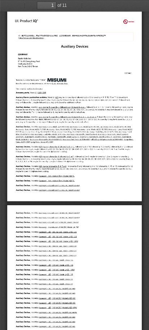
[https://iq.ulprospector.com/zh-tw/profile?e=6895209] (56, 274)
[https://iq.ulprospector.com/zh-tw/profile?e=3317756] (56, 180)
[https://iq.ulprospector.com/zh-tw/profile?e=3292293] (70, 132)
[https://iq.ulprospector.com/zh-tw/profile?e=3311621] (59, 185)
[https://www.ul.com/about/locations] (31, 38)
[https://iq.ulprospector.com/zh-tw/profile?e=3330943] (76, 139)
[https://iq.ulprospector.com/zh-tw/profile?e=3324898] (42, 92)
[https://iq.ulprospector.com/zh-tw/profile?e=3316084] (31, 129)
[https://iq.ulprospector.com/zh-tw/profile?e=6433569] (62, 107)
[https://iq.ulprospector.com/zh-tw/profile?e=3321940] (59, 217)
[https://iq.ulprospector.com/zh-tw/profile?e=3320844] (125, 132)
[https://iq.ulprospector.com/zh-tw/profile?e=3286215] (58, 231)
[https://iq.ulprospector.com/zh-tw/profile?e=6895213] (46, 139)
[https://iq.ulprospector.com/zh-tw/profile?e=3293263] (57, 288)
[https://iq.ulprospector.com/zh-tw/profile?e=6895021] (56, 269)
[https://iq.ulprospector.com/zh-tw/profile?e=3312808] (38, 132)
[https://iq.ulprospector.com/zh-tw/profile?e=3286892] (58, 307)
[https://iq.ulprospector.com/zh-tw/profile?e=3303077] (56, 146)
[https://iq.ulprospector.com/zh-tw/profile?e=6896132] (56, 283)
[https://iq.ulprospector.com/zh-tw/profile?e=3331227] (59, 222)
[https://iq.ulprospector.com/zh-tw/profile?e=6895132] (63, 136)
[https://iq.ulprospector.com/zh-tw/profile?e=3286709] (57, 326)
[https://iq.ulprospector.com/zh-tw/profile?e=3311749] (59, 190)
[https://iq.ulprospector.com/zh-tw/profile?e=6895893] (96, 136)
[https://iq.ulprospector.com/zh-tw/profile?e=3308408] (102, 132)
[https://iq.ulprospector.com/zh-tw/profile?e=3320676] (58, 255)
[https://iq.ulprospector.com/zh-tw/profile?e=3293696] (53, 166)
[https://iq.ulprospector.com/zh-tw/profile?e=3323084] (54, 127)
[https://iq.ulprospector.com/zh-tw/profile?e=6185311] (107, 139)
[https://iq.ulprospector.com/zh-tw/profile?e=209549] (60, 83)
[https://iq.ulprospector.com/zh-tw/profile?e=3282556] (57, 298)
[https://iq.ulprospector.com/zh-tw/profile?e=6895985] (56, 279)
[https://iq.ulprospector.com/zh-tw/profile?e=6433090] (68, 116)
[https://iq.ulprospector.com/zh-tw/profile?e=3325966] (58, 251)
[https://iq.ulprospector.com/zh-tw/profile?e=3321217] (49, 134)
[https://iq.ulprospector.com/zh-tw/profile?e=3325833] (113, 134)
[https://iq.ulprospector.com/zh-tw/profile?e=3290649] (84, 127)
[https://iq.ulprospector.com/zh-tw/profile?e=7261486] (42, 142)
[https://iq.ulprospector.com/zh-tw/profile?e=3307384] (56, 156)
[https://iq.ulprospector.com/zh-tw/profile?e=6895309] (56, 265)
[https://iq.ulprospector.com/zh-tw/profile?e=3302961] (57, 97)
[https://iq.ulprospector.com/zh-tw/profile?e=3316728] (58, 236)
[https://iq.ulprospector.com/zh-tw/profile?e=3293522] (57, 317)
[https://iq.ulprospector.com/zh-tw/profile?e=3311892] (61, 129)
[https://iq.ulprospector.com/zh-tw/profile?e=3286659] (92, 129)
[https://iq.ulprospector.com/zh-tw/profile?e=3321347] (120, 129)
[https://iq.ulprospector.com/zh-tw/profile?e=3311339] (58, 312)
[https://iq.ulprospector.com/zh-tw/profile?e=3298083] (128, 139)
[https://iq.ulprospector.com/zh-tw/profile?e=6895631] (56, 260)
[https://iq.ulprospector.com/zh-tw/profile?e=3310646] (57, 321)
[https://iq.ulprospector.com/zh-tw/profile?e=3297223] (59, 213)
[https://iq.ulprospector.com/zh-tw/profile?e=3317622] (57, 303)
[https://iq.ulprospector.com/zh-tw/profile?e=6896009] (122, 136)
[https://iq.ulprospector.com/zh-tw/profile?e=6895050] (31, 136)
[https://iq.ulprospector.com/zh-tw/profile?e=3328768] (116, 127)
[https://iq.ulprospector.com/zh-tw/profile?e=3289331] (56, 176)
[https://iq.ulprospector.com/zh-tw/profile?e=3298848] (57, 293)
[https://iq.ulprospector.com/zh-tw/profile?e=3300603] (59, 227)
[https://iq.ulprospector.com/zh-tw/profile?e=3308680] (82, 134)
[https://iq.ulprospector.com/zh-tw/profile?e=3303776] (58, 246)
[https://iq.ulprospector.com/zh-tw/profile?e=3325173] (58, 241)
